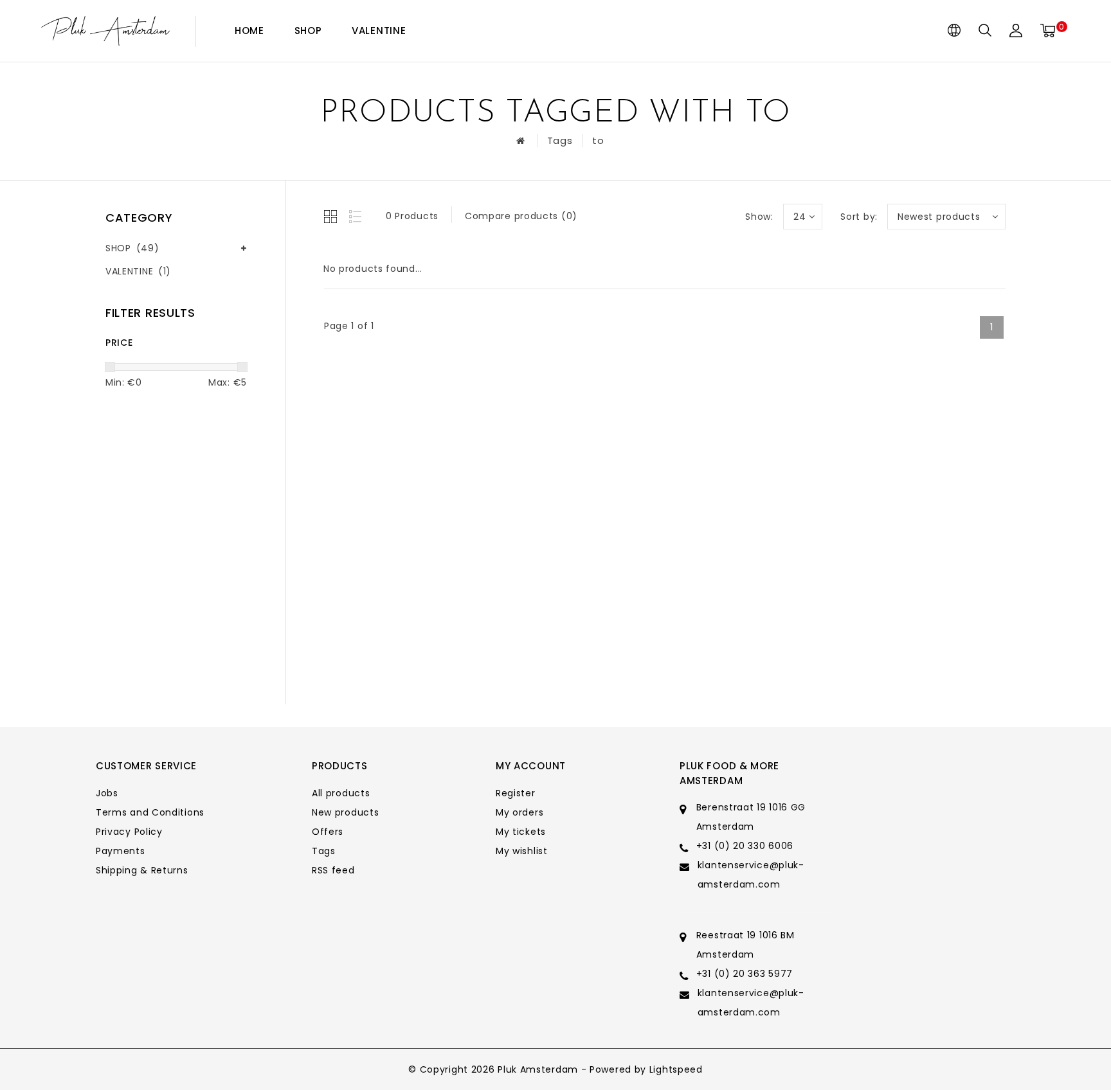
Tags (560, 140)
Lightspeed (676, 1069)
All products (341, 793)
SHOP (308, 30)
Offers (327, 831)
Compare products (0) (521, 216)
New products (345, 812)
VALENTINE (379, 30)
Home (249, 30)
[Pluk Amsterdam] (105, 31)
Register (516, 793)
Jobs (107, 793)
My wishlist (522, 850)
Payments (120, 850)
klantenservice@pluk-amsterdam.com (751, 875)
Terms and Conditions (150, 812)
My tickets (521, 831)
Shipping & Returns (142, 870)
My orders (519, 812)
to (598, 140)
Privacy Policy (129, 831)
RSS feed (333, 870)
